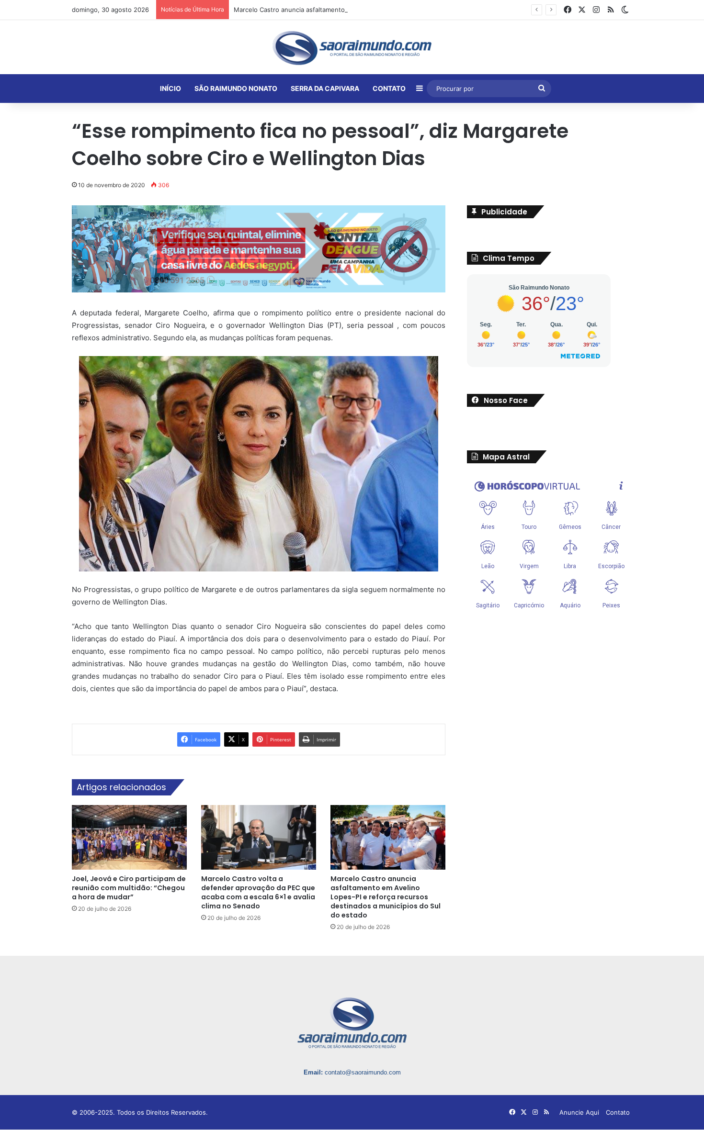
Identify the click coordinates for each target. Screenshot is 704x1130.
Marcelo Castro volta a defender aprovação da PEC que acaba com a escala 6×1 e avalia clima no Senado (258, 892)
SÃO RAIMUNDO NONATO (235, 88)
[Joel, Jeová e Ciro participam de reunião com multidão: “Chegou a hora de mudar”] (129, 837)
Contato (618, 1112)
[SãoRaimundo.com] (352, 48)
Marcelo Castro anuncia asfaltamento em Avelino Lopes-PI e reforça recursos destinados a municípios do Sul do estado (412, 9)
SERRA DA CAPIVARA (325, 88)
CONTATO (389, 88)
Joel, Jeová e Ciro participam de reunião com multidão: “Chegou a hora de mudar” (129, 888)
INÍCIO (170, 88)
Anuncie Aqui (579, 1112)
